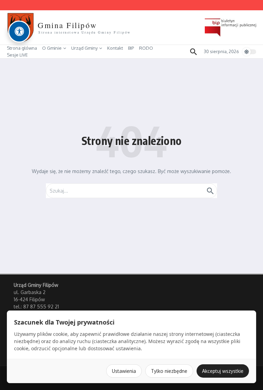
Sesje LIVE (17, 55)
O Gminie (52, 48)
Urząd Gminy (84, 48)
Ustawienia (124, 371)
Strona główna (22, 48)
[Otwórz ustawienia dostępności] (19, 31)
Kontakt (115, 48)
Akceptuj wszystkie (222, 371)
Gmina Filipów (67, 25)
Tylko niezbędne (169, 371)
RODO (146, 48)
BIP (131, 48)
